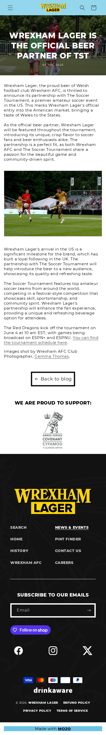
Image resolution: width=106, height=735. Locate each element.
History (19, 550)
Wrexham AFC (26, 562)
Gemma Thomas (51, 356)
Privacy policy (37, 710)
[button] (10, 7)
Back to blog (56, 379)
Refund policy (76, 702)
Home (16, 539)
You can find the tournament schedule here (51, 340)
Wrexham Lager (43, 702)
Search (18, 527)
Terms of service (72, 710)
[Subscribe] (88, 610)
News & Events (72, 527)
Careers (64, 562)
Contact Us (68, 550)
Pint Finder (68, 539)
